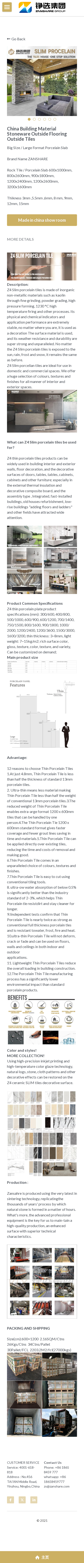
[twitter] (22, 1499)
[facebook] (10, 1499)
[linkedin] (33, 1499)
